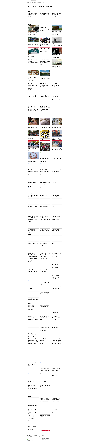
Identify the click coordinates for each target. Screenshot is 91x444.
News (30, 2)
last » (48, 430)
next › (45, 430)
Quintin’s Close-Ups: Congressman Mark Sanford (44, 307)
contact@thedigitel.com (36, 436)
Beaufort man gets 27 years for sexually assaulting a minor (33, 182)
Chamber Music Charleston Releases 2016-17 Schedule (33, 387)
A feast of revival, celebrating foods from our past (33, 271)
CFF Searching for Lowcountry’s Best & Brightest (32, 364)
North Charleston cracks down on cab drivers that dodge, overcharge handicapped (32, 86)
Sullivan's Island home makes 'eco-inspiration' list (57, 45)
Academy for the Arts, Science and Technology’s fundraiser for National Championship (45, 256)
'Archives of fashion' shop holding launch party (56, 68)
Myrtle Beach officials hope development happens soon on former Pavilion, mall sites (56, 289)
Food (42, 2)
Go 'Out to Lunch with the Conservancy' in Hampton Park (56, 312)
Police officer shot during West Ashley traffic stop (44, 231)
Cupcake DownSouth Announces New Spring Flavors (45, 329)
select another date (52, 8)
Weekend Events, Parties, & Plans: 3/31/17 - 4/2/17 (56, 400)
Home (27, 2)
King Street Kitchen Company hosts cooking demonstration (33, 61)
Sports (36, 2)
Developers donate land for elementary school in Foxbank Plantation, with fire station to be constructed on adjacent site (32, 414)
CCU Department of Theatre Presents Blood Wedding (56, 266)
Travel (40, 2)
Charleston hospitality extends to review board (33, 15)
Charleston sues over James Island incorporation (56, 15)
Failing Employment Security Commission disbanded (44, 85)
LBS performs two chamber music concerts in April (56, 218)
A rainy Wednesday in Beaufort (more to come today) (45, 160)
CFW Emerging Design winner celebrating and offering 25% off (45, 50)
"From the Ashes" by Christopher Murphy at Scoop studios (57, 149)
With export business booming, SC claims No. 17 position (56, 140)
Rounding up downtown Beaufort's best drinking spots (33, 195)
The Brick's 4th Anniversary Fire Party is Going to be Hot (33, 405)
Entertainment (38, 2)
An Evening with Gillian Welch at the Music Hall (56, 277)
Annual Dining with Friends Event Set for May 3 (45, 283)
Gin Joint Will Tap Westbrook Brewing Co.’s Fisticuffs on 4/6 (33, 318)
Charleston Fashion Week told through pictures (44, 46)
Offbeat (44, 2)
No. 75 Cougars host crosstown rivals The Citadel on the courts (44, 96)
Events (28, 2)
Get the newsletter (29, 435)
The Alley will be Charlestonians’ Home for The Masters (57, 318)
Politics (32, 2)
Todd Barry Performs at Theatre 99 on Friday (44, 244)
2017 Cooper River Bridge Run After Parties (56, 411)
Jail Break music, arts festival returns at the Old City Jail (56, 255)
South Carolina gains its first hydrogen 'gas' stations (33, 34)
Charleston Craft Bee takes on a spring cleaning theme (33, 161)
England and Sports (32, 350)
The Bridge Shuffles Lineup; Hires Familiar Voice (33, 260)
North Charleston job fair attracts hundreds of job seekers (33, 171)
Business (34, 2)
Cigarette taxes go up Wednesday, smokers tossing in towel (56, 56)
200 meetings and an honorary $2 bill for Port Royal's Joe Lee (56, 195)
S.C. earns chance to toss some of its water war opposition (45, 78)
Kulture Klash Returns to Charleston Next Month (45, 318)
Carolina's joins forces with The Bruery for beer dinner (56, 85)
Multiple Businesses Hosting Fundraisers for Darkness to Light (44, 400)
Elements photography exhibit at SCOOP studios (33, 96)
